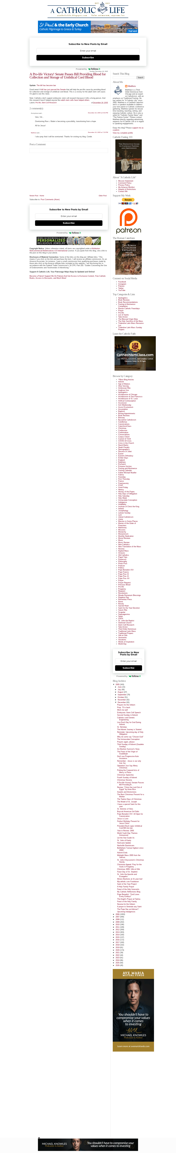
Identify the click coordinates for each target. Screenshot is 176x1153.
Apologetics (123, 298)
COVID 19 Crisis (124, 441)
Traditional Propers (125, 633)
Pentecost (122, 559)
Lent (120, 515)
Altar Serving (123, 386)
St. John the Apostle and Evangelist (127, 875)
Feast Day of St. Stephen (127, 872)
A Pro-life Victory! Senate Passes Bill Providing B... (130, 784)
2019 (118, 947)
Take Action (123, 317)
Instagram (122, 284)
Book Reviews (124, 300)
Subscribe (88, 57)
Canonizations (124, 424)
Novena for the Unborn (126, 904)
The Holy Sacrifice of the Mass (130, 321)
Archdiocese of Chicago (127, 394)
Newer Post (34, 196)
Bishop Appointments (126, 413)
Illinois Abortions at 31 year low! (129, 879)
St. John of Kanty (124, 840)
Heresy (121, 490)
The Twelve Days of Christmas (129, 799)
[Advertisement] (124, 1093)
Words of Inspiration (126, 642)
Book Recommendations (128, 302)
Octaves (121, 553)
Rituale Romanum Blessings (129, 595)
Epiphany (122, 462)
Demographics (124, 449)
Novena (121, 549)
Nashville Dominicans (125, 845)
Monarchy (122, 532)
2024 (118, 960)
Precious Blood (124, 585)
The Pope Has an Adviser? (127, 909)
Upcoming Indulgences (126, 912)
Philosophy (122, 561)
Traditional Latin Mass (127, 631)
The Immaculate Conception (128, 739)
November (122, 700)
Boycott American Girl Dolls (128, 811)
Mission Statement (125, 181)
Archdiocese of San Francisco (130, 397)
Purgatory (122, 589)
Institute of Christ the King (128, 506)
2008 (118, 919)
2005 (118, 684)
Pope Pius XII (123, 578)
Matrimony (122, 528)
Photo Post (122, 563)
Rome (120, 602)
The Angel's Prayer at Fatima (128, 899)
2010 (118, 924)
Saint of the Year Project (127, 884)
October (121, 697)
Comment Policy (124, 183)
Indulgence (122, 502)
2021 (118, 953)
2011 (118, 927)
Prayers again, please (125, 742)
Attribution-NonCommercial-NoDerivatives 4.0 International (65, 249)
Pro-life (38, 102)
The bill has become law (46, 85)
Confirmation (123, 432)
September (122, 695)
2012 (118, 930)
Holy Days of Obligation (127, 494)
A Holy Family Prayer (125, 887)
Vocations (122, 640)
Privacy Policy (124, 185)
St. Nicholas (122, 727)
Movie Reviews (124, 538)
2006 (118, 914)
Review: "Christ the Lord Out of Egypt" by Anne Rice (129, 788)
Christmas (122, 428)
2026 (118, 965)
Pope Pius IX (123, 574)
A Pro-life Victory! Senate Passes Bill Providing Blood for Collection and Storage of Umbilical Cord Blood (68, 75)
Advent (121, 382)
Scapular (121, 612)
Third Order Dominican (127, 629)
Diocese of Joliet (125, 451)
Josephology (123, 511)
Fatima (121, 475)
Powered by (81, 69)
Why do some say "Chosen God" (130, 737)
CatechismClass (124, 426)
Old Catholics (123, 555)
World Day (122, 644)
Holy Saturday (124, 496)
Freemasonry (123, 483)
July (120, 690)
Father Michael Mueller (127, 473)
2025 (118, 963)
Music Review (123, 542)
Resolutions (123, 593)
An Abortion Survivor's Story (128, 749)
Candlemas (122, 422)
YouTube (121, 290)
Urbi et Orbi (122, 635)
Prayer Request (124, 583)
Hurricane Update (124, 843)
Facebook (122, 282)
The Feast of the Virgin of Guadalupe (127, 753)
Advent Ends (122, 853)
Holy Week (122, 498)
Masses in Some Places (128, 521)
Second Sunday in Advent (127, 715)
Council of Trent (124, 439)
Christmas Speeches (125, 775)
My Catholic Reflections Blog (128, 892)
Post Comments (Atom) (50, 199)
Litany (120, 519)
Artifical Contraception (127, 401)
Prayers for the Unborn (126, 705)
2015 (118, 937)
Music (120, 540)
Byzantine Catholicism (127, 420)
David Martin (123, 445)
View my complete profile (123, 133)
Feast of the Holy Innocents (128, 889)
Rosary (121, 604)
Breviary (121, 418)
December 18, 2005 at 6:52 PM (98, 113)
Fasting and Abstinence (127, 468)
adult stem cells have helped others (75, 100)
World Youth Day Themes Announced (127, 834)
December (122, 702)
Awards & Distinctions (127, 189)
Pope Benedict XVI (126, 570)
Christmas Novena (124, 780)
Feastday (122, 477)
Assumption (123, 409)
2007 (118, 917)
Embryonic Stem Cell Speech (129, 713)
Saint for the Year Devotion (129, 608)
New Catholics (124, 544)
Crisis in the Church (126, 443)
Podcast (121, 566)
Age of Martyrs (124, 384)
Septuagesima (124, 614)
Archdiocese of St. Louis (128, 399)
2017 (118, 942)
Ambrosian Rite (124, 388)
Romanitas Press (125, 599)
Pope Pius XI (123, 576)
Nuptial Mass (123, 551)
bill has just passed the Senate (53, 89)
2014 (118, 935)
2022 (118, 955)
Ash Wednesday (124, 405)
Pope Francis (123, 572)
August (121, 692)
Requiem (121, 591)
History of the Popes (126, 492)
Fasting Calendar (125, 470)
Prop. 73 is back (123, 707)
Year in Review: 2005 (125, 831)
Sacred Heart (123, 606)
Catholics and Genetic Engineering (126, 719)
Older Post (103, 196)
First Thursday (124, 479)
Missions (121, 530)
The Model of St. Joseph (127, 802)
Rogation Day (123, 597)
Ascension (122, 403)
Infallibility (122, 504)
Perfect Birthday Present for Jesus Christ (128, 822)
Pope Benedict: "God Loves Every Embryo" (128, 895)
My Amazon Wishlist (126, 187)
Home (42, 196)
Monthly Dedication (126, 536)
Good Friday (123, 487)
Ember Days (123, 458)
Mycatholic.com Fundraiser (128, 882)
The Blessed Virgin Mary (128, 319)
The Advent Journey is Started (129, 729)
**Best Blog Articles (126, 380)
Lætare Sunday (124, 513)
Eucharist (122, 464)
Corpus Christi (124, 437)
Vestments (122, 638)
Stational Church (124, 623)
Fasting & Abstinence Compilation (126, 305)
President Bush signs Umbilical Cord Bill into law (129, 827)
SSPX (120, 619)
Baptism (121, 411)
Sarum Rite (122, 610)
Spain (120, 616)
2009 (118, 922)
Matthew (33, 132)
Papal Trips (122, 557)
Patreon (121, 286)
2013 (118, 932)
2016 (118, 940)
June (120, 687)
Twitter (120, 288)
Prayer (120, 311)
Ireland (121, 509)
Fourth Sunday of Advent (127, 777)
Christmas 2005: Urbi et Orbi (128, 869)
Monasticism (123, 534)
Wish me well (122, 710)
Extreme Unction (125, 466)
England (121, 460)
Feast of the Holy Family (127, 901)
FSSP (120, 485)
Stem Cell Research (49, 102)
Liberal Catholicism (125, 517)
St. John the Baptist (126, 621)
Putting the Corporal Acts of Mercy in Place (128, 771)
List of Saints (123, 315)
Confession (122, 430)
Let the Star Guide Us (125, 838)
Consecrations (124, 435)
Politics (121, 568)
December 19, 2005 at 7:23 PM (98, 132)
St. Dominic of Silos (125, 809)
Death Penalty (124, 447)
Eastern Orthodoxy (125, 456)
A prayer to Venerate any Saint (129, 907)
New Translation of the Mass (129, 547)
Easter (120, 454)
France (121, 481)
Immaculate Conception (127, 500)
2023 (118, 958)
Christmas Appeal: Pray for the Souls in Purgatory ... (129, 865)
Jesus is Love (122, 819)
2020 (118, 950)
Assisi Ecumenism (125, 407)
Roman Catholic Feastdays (129, 308)
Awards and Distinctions (126, 792)
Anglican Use (123, 390)
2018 (118, 945)
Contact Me (122, 191)
